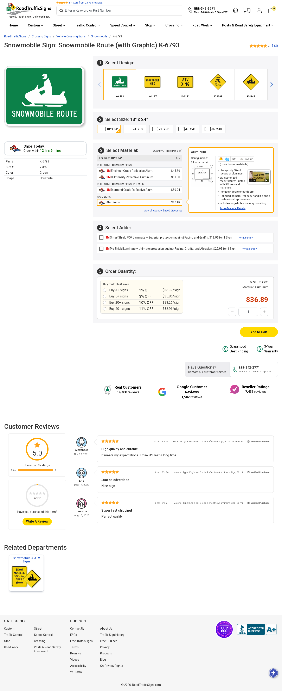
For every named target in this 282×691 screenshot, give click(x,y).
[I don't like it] (34, 493)
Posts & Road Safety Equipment (246, 25)
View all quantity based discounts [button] (163, 210)
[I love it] (43, 493)
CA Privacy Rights (111, 665)
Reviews (75, 653)
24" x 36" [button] (164, 129)
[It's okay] (37, 493)
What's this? (245, 237)
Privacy (105, 647)
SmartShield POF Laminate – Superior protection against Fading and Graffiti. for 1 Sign (168, 237)
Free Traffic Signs (81, 641)
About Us (106, 628)
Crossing (172, 25)
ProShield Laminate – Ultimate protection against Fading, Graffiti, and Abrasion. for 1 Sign (170, 248)
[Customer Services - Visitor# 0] (235, 10)
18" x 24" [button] (112, 129)
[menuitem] (13, 25)
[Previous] (101, 84)
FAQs (73, 634)
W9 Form (76, 672)
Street (57, 25)
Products (106, 653)
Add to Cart (258, 332)
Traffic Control (86, 25)
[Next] (270, 84)
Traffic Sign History (112, 634)
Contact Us (77, 628)
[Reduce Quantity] (232, 312)
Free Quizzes (108, 641)
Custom (34, 25)
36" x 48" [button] (217, 129)
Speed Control (121, 25)
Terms (74, 647)
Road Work (200, 25)
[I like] (40, 493)
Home (13, 25)
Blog (103, 659)
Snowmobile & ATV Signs (26, 559)
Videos (74, 659)
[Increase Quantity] (264, 312)
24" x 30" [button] (138, 129)
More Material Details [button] (232, 208)
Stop (148, 25)
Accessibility (78, 665)
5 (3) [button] (275, 45)
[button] (247, 10)
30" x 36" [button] (191, 129)
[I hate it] (30, 493)
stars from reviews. (85, 2)
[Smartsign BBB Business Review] (257, 629)
